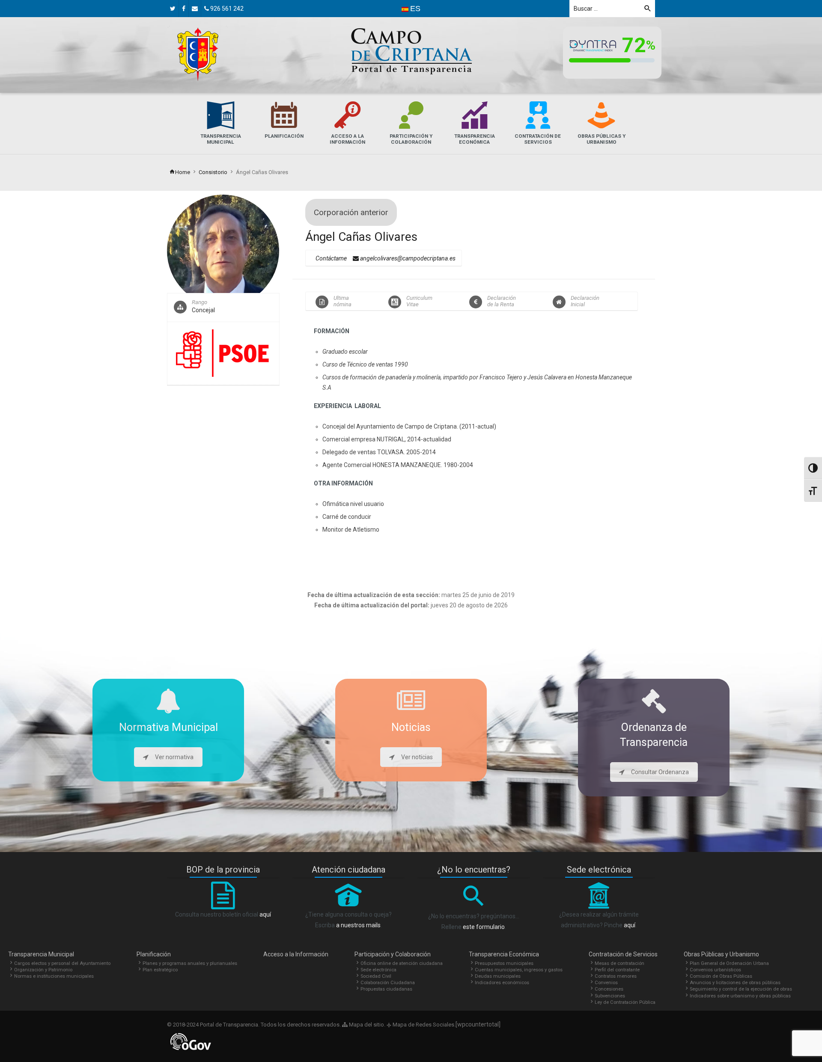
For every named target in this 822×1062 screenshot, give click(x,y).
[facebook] (183, 8)
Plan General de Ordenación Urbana (729, 963)
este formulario (484, 926)
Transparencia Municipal (41, 954)
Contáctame (331, 258)
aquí (265, 914)
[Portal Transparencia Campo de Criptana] (198, 54)
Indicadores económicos (502, 982)
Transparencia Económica (504, 954)
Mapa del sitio (366, 1024)
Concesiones (609, 989)
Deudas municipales (498, 976)
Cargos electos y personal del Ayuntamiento (62, 963)
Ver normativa (174, 757)
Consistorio (213, 172)
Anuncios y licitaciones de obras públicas (735, 982)
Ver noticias (417, 757)
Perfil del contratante (617, 970)
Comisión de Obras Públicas (721, 976)
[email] (195, 8)
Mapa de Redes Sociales (422, 1024)
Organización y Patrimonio (43, 970)
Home (182, 172)
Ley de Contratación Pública (625, 1002)
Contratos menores (616, 976)
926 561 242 (226, 8)
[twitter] (172, 8)
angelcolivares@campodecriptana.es (407, 258)
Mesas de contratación (619, 963)
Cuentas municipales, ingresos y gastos (519, 970)
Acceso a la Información (295, 954)
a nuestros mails (358, 925)
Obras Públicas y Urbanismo (721, 954)
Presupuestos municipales (504, 963)
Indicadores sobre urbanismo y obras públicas (740, 996)
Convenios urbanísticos (715, 970)
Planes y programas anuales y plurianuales (190, 963)
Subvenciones (610, 996)
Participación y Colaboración (392, 954)
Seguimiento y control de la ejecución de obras (741, 989)
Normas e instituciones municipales (54, 976)
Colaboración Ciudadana (387, 982)
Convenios (606, 982)
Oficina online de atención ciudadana (401, 963)
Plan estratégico (160, 970)
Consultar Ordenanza (660, 772)
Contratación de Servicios (623, 954)
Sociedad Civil (375, 976)
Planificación (154, 954)
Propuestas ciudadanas (386, 989)
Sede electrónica (378, 970)
